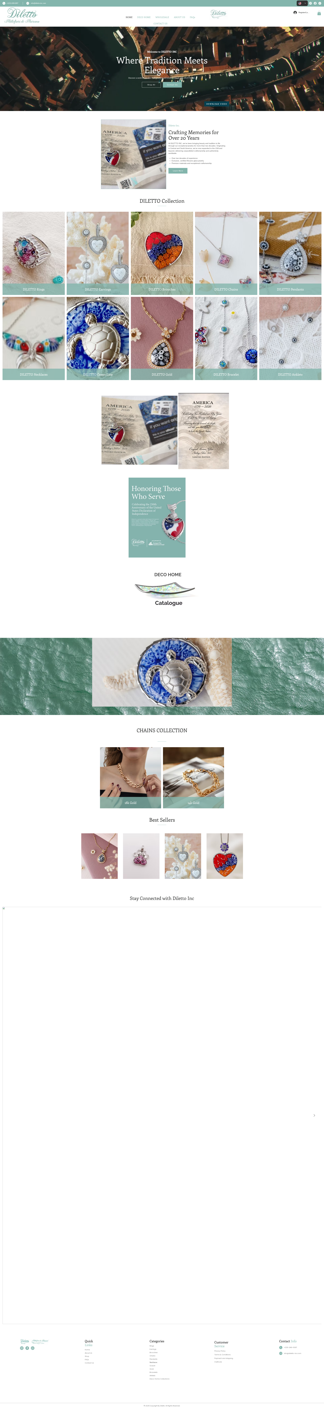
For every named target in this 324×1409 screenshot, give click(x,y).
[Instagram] (310, 3)
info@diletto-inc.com (38, 3)
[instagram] (22, 1348)
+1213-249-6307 (12, 3)
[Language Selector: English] (302, 3)
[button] (319, 13)
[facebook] (27, 1348)
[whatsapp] (32, 1348)
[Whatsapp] (319, 3)
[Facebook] (315, 3)
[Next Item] (314, 1115)
